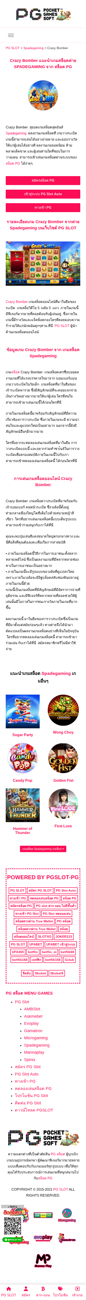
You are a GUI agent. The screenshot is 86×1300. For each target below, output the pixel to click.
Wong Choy (63, 732)
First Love (63, 826)
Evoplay (31, 1023)
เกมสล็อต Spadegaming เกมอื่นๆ (42, 849)
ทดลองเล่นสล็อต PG (33, 1088)
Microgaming (36, 1038)
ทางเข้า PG (25, 1081)
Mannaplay (34, 1052)
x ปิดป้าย (12, 1207)
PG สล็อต (58, 1154)
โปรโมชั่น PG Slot (31, 1095)
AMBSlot (32, 1009)
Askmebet (33, 1016)
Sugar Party (22, 735)
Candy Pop (22, 780)
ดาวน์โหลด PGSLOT (34, 1110)
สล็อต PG (13, 163)
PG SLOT (62, 326)
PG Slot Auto (27, 1074)
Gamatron (33, 1030)
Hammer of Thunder (22, 831)
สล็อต (15, 372)
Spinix (29, 1059)
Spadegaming (16, 133)
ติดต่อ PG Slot (28, 1103)
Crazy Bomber (17, 302)
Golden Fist (63, 780)
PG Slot (22, 1002)
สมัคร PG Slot (28, 1066)
